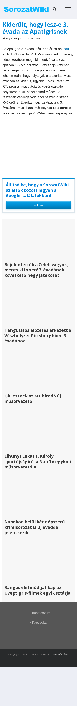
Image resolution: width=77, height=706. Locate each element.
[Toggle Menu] (68, 9)
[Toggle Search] (54, 9)
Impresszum (38, 613)
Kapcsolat (38, 622)
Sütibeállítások (61, 654)
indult (66, 49)
